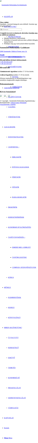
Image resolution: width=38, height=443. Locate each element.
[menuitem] (23, 107)
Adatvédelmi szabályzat (11, 88)
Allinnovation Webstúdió (18, 103)
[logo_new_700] (13, 5)
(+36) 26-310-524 (5, 64)
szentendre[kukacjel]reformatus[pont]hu (12, 56)
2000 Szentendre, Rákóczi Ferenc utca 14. (13, 51)
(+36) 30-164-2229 (6, 62)
